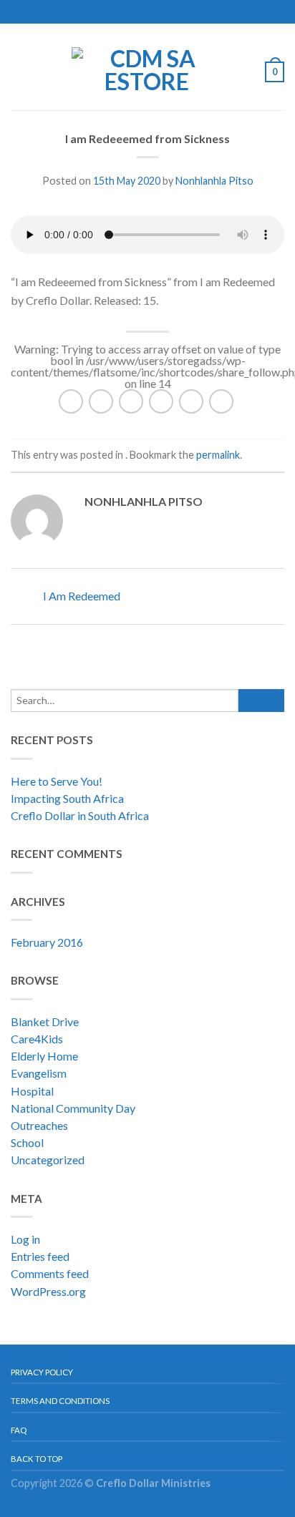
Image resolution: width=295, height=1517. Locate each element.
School (27, 1142)
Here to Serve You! (56, 781)
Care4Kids (37, 1038)
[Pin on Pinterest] (191, 401)
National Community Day (73, 1108)
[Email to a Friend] (161, 401)
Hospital (32, 1091)
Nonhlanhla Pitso (214, 181)
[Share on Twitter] (131, 401)
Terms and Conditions (60, 1400)
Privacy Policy (42, 1372)
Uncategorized (47, 1159)
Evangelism (39, 1073)
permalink (218, 455)
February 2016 (47, 942)
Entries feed (40, 1256)
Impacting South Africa (67, 798)
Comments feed (50, 1273)
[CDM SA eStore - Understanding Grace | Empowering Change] (147, 66)
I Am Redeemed (80, 596)
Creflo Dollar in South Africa (80, 815)
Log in (25, 1239)
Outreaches (39, 1125)
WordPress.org (48, 1291)
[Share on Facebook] (101, 401)
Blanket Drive (45, 1021)
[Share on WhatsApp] (71, 401)
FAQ (18, 1430)
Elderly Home (44, 1056)
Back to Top (36, 1458)
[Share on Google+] (221, 401)
